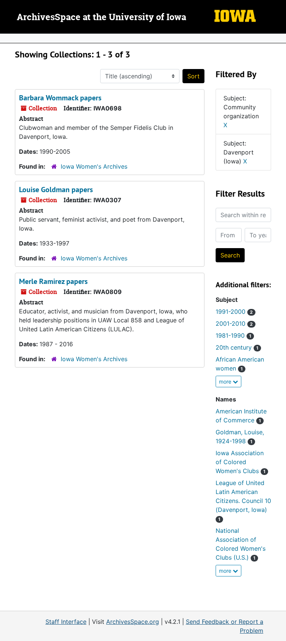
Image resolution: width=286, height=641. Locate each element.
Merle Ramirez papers (53, 281)
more (226, 381)
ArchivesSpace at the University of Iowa (101, 17)
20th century (237, 347)
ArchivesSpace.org (132, 621)
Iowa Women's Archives (94, 166)
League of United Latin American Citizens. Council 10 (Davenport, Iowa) (243, 500)
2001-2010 (234, 323)
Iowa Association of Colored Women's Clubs (241, 462)
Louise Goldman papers (56, 189)
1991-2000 (234, 311)
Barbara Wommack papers (60, 98)
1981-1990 (233, 335)
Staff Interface (65, 621)
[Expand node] (278, 38)
